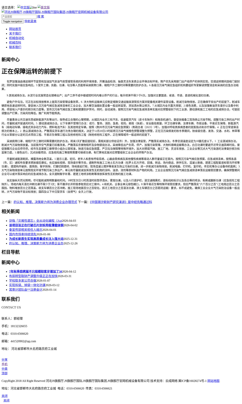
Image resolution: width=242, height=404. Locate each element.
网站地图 (213, 380)
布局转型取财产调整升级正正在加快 (33, 276)
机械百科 (15, 42)
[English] (44, 7)
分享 (5, 359)
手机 (5, 364)
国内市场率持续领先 (22, 234)
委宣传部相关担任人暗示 (25, 229)
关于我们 (15, 33)
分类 (5, 368)
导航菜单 (30, 21)
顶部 (5, 373)
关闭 (6, 400)
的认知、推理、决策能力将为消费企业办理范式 (45, 202)
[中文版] (23, 7)
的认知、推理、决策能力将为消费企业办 (36, 243)
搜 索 (40, 16)
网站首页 (15, 29)
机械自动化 (16, 38)
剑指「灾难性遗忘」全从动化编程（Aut (35, 220)
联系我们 (15, 47)
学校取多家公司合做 (22, 280)
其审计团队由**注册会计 (25, 289)
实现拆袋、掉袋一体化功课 (27, 285)
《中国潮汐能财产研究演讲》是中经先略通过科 (121, 202)
